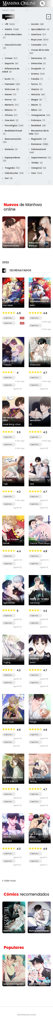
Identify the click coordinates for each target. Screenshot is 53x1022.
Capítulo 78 (34, 615)
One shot (11, 120)
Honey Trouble (11, 539)
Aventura (38, 34)
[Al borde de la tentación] (40, 411)
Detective (38, 63)
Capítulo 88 (34, 794)
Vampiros (38, 167)
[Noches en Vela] (13, 590)
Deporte (11, 63)
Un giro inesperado (9, 657)
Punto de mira (10, 301)
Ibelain (11, 602)
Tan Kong (34, 602)
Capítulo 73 (34, 325)
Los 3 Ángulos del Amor (39, 835)
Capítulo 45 (8, 682)
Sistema (11, 149)
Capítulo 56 (8, 556)
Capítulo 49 (8, 801)
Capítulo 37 (8, 615)
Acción (37, 24)
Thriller (37, 162)
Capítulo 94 (34, 675)
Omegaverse (40, 115)
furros (36, 84)
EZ (31, 424)
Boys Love (39, 39)
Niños (36, 109)
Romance (39, 144)
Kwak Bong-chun (12, 424)
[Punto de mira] (13, 292)
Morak (6, 543)
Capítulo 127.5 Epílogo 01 (34, 742)
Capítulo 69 (8, 496)
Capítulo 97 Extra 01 (34, 377)
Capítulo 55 (8, 563)
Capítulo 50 (8, 794)
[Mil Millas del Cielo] (13, 768)
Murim (36, 104)
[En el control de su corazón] (13, 471)
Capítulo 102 (34, 444)
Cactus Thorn (37, 543)
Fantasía (12, 84)
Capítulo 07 (8, 318)
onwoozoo (35, 364)
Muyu (47, 543)
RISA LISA (7, 840)
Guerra (37, 89)
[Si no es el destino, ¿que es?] (40, 471)
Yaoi (36, 173)
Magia (36, 99)
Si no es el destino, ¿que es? (40, 478)
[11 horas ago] (22, 318)
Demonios (38, 58)
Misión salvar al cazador (38, 657)
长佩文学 (14, 781)
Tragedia (12, 167)
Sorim (33, 662)
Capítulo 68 (8, 504)
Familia (37, 78)
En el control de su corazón (13, 478)
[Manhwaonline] (19, 3)
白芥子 (6, 781)
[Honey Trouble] (13, 530)
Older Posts (10, 880)
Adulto (11, 29)
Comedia (39, 44)
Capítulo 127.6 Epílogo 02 (34, 734)
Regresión (38, 138)
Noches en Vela (11, 598)
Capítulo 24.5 (8, 377)
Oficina (10, 115)
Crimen (10, 58)
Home (5, 10)
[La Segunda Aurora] (13, 828)
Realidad (38, 125)
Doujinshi (38, 68)
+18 (9, 24)
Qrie (32, 483)
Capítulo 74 (34, 318)
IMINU (32, 305)
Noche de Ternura (39, 598)
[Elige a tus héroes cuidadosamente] (40, 292)
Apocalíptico (40, 29)
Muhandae (35, 840)
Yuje (5, 483)
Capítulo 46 (8, 675)
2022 (12, 10)
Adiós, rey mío (10, 717)
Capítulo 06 (8, 323)
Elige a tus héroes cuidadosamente (39, 300)
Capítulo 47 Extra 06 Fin (9, 437)
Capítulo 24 (8, 385)
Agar (5, 602)
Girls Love (11, 89)
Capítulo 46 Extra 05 (9, 444)
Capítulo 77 (34, 623)
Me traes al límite (39, 717)
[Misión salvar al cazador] (40, 649)
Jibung (33, 781)
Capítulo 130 (8, 742)
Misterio (11, 104)
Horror (10, 99)
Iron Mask (8, 305)
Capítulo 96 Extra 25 (35, 556)
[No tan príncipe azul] (13, 411)
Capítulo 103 (34, 437)
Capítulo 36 (8, 623)
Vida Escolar (14, 173)
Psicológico (13, 125)
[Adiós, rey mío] (13, 708)
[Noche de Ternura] (40, 590)
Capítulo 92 (34, 504)
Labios (33, 539)
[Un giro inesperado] (13, 649)
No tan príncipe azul (11, 419)
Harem (10, 94)
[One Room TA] (40, 768)
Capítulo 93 (34, 496)
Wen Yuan (8, 721)
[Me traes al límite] (40, 708)
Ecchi (9, 78)
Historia (38, 94)
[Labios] (40, 530)
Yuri (8, 178)
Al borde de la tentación (37, 419)
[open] (49, 3)
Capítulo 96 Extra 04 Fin (35, 385)
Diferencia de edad (10, 70)
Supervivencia (41, 157)
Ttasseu (7, 364)
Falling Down (10, 360)
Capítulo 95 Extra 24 (35, 563)
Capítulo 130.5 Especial (8, 734)
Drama (38, 73)
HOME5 (33, 360)
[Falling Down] (13, 351)
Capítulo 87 (34, 801)
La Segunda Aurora (9, 835)
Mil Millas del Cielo (13, 777)
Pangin (33, 721)
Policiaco (38, 120)
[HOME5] (40, 351)
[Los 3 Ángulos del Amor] (40, 828)
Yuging (6, 662)
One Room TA (37, 777)
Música (10, 109)
